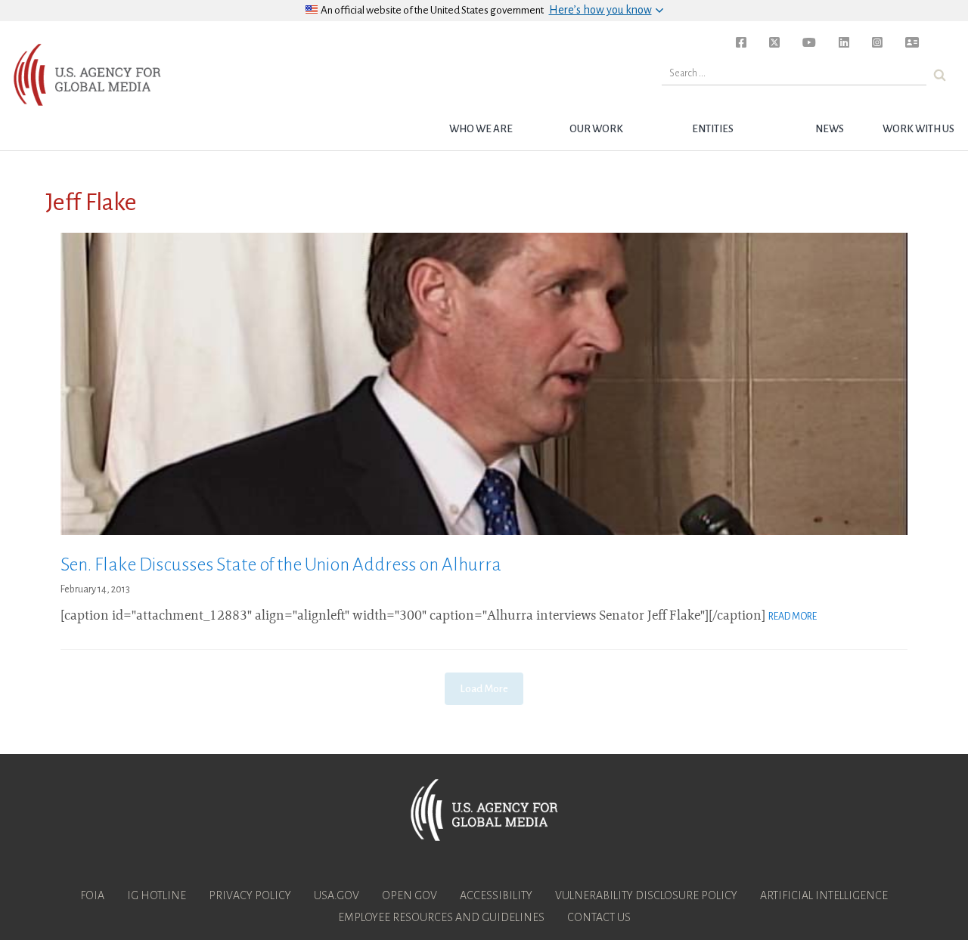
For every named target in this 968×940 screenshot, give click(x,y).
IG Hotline (156, 895)
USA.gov (336, 895)
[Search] (939, 75)
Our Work (596, 129)
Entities (713, 129)
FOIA (92, 895)
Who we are (481, 129)
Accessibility (496, 895)
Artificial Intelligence (824, 895)
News (829, 129)
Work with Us (918, 129)
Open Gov (409, 895)
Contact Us (599, 917)
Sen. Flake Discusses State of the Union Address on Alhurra (280, 564)
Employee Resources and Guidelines (441, 917)
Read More (792, 616)
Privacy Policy (250, 895)
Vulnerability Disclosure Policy (646, 895)
